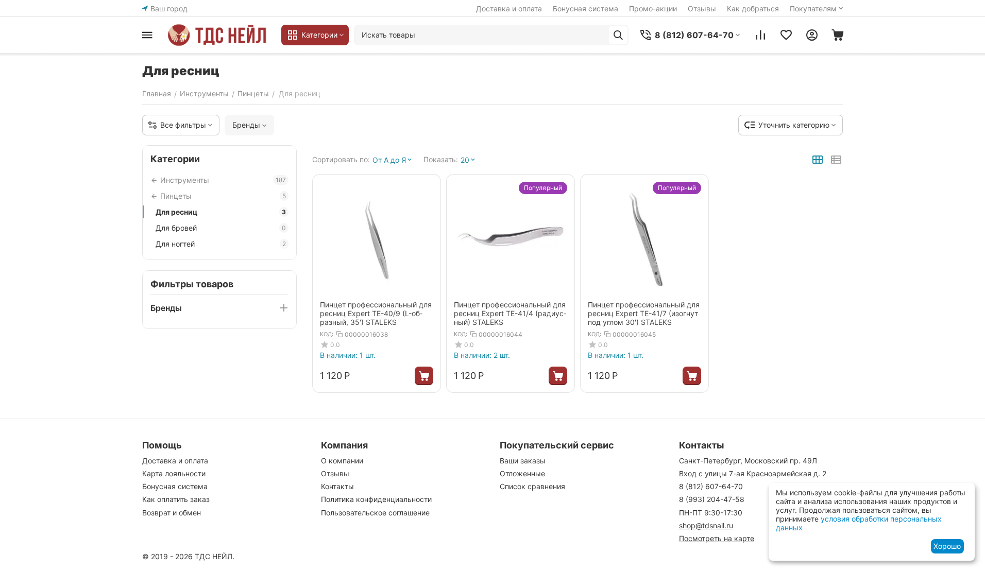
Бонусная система (585, 8)
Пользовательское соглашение (375, 512)
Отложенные (522, 473)
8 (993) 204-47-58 (711, 499)
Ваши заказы (523, 460)
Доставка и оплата (509, 8)
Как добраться (753, 8)
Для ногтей (221, 243)
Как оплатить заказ (176, 499)
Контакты (337, 486)
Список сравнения (532, 486)
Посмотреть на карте (716, 538)
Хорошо (947, 546)
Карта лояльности (174, 473)
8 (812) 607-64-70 (711, 486)
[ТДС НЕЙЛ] (219, 35)
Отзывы (702, 8)
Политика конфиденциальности (376, 499)
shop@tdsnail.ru (706, 525)
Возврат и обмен (171, 512)
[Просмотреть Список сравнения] (760, 35)
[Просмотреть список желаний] (786, 35)
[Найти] (618, 35)
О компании (342, 460)
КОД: (326, 334)
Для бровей (221, 227)
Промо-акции (653, 8)
